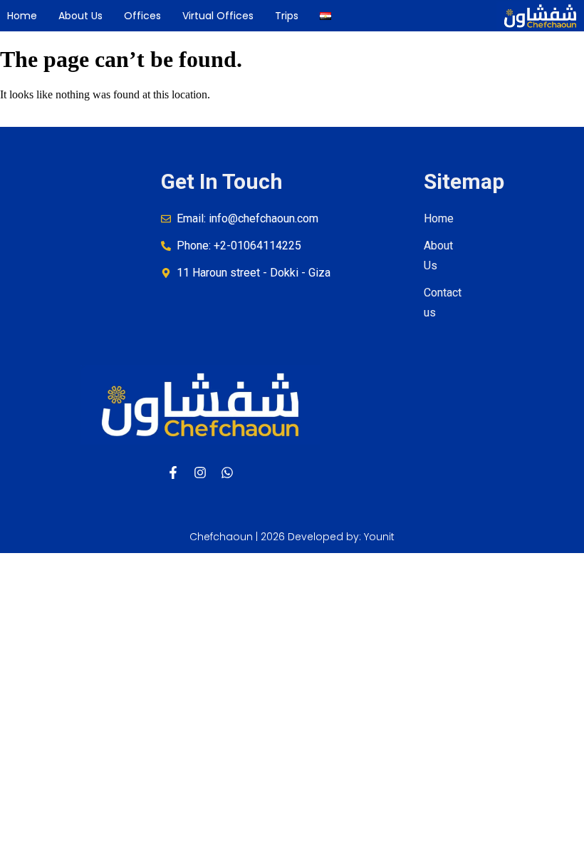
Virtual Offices (218, 16)
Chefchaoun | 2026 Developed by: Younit (292, 537)
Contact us (443, 302)
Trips (286, 16)
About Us (80, 16)
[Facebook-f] (173, 472)
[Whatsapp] (227, 472)
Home (22, 16)
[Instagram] (200, 472)
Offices (142, 16)
